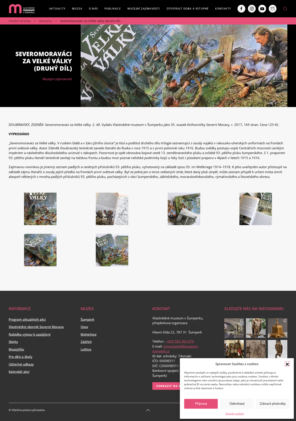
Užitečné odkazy (21, 364)
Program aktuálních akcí (27, 319)
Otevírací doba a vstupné (188, 8)
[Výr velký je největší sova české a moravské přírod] (278, 350)
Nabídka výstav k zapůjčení (29, 334)
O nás (93, 8)
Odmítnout (236, 403)
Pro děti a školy (20, 356)
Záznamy (45, 21)
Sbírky (13, 342)
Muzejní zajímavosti (143, 8)
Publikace (112, 8)
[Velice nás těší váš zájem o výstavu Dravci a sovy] (256, 328)
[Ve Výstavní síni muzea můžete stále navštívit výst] (278, 328)
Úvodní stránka (20, 21)
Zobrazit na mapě (171, 386)
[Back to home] (22, 8)
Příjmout (201, 403)
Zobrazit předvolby (273, 403)
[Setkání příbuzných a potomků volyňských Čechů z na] (234, 350)
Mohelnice (89, 334)
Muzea (77, 8)
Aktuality (57, 8)
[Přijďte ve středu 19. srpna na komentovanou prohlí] (234, 328)
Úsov (84, 327)
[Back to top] (148, 410)
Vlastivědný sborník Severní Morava (36, 327)
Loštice (86, 349)
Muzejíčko (16, 349)
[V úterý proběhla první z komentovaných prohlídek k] (256, 350)
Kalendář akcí (19, 371)
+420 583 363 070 (180, 341)
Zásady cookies (235, 413)
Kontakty (223, 8)
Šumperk (87, 319)
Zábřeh (86, 342)
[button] (287, 364)
